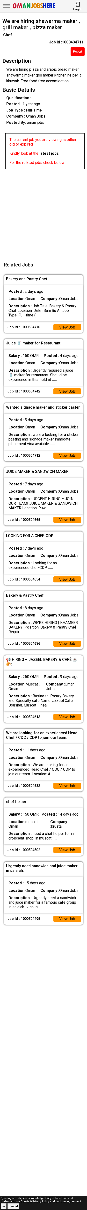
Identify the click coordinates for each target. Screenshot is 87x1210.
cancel (13, 1206)
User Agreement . (71, 1201)
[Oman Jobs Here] (34, 8)
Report (77, 51)
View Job (67, 327)
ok (3, 1206)
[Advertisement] (43, 212)
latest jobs (49, 153)
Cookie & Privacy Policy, (35, 1201)
